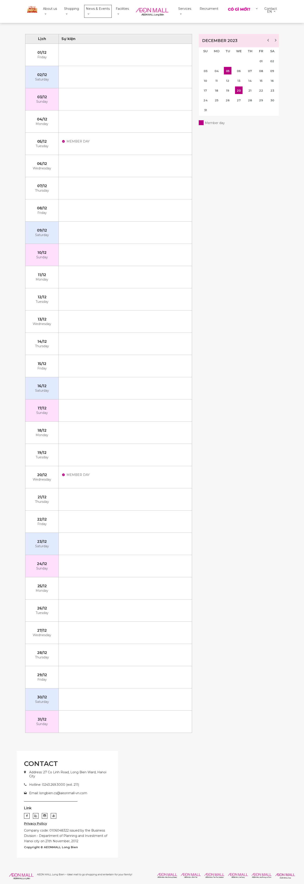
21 (249, 90)
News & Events (98, 9)
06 (239, 71)
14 (249, 80)
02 (272, 61)
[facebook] (27, 816)
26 (228, 100)
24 (205, 100)
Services (184, 9)
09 (272, 71)
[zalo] (36, 816)
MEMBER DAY (78, 141)
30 (272, 100)
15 (261, 80)
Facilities (122, 9)
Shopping (71, 9)
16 (272, 80)
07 (250, 71)
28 (250, 100)
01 (261, 61)
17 (205, 90)
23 (272, 90)
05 (227, 71)
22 (261, 90)
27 (239, 100)
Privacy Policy (35, 824)
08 (261, 71)
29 (261, 100)
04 (217, 71)
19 (227, 90)
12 (227, 80)
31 (205, 110)
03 (205, 71)
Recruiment (209, 9)
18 (216, 90)
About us (50, 9)
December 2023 (219, 40)
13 (238, 80)
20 (239, 90)
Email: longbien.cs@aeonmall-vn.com (58, 793)
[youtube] (53, 816)
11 (216, 80)
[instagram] (44, 816)
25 (216, 100)
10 (205, 80)
